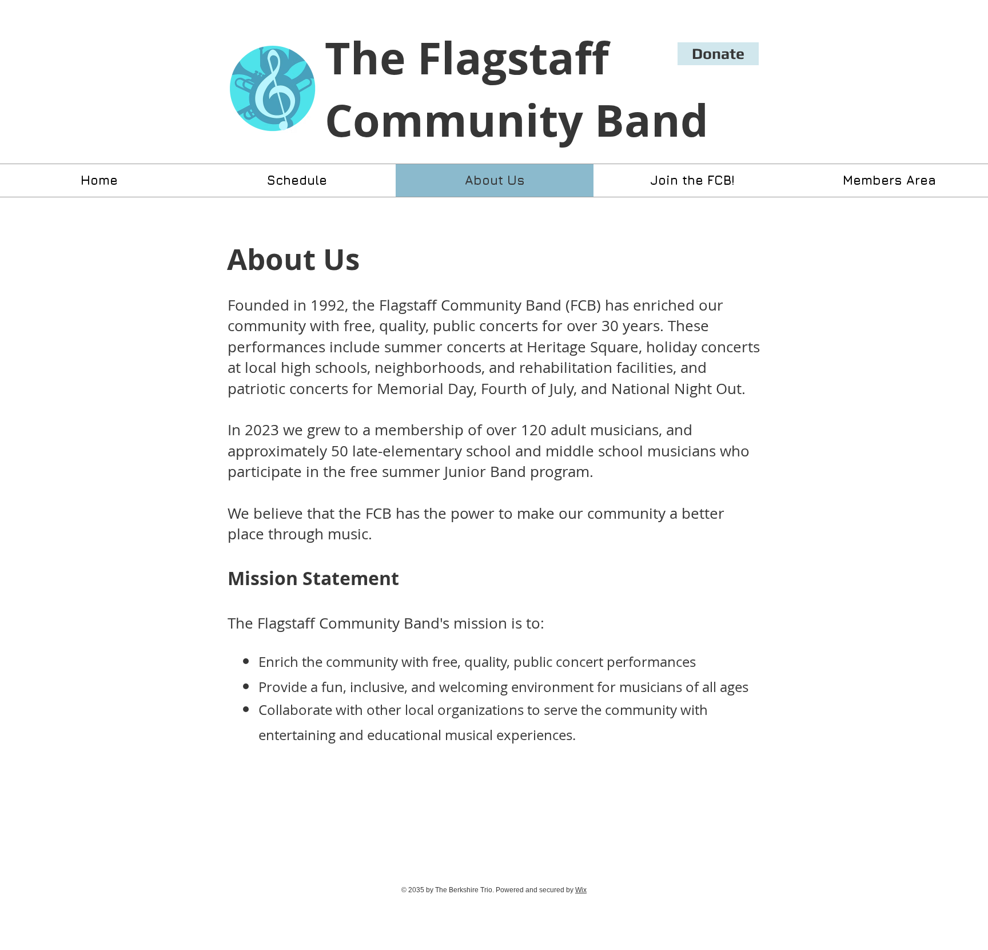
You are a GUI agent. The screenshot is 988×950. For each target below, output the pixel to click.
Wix (581, 890)
